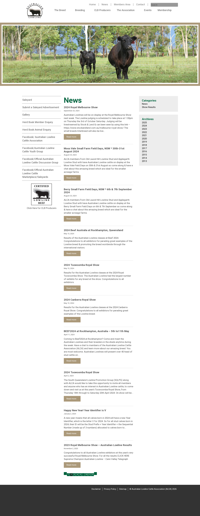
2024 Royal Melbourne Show (81, 107)
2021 (144, 135)
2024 (144, 125)
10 (86, 474)
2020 (144, 138)
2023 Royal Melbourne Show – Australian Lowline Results (98, 445)
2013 (144, 161)
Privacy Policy (110, 489)
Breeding (80, 10)
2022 (144, 132)
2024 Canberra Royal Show (80, 299)
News (105, 4)
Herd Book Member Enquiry (37, 122)
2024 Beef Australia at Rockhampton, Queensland (93, 230)
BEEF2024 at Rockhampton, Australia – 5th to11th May (96, 331)
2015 (144, 154)
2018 (144, 145)
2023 (144, 129)
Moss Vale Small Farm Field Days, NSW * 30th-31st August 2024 (94, 150)
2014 (144, 158)
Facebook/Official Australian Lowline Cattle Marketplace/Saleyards (38, 173)
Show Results (149, 107)
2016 (144, 151)
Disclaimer (96, 489)
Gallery (26, 114)
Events (148, 10)
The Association (126, 10)
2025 (144, 122)
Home (92, 4)
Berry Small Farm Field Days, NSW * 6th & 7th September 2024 (98, 191)
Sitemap (123, 489)
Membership (165, 10)
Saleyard (27, 99)
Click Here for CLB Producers (41, 208)
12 (92, 474)
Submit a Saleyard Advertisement (40, 107)
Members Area (122, 4)
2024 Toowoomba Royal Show (81, 265)
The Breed (60, 10)
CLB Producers (102, 10)
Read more (72, 137)
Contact (140, 4)
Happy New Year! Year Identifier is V (85, 410)
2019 (144, 141)
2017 (144, 148)
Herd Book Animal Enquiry (36, 129)
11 (89, 474)
